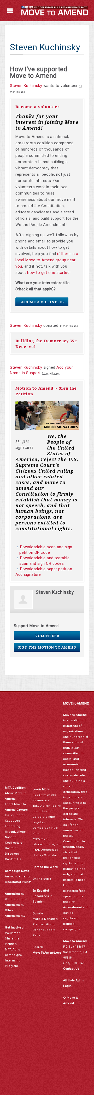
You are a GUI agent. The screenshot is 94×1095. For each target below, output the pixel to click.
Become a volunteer (37, 106)
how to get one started (48, 272)
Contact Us (13, 859)
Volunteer (47, 635)
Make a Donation (45, 919)
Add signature (28, 574)
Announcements (17, 876)
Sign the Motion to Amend (47, 647)
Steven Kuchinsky (26, 85)
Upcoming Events (18, 882)
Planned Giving (44, 924)
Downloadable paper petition (46, 569)
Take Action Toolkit (47, 806)
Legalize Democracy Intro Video (45, 828)
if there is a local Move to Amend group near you (46, 260)
